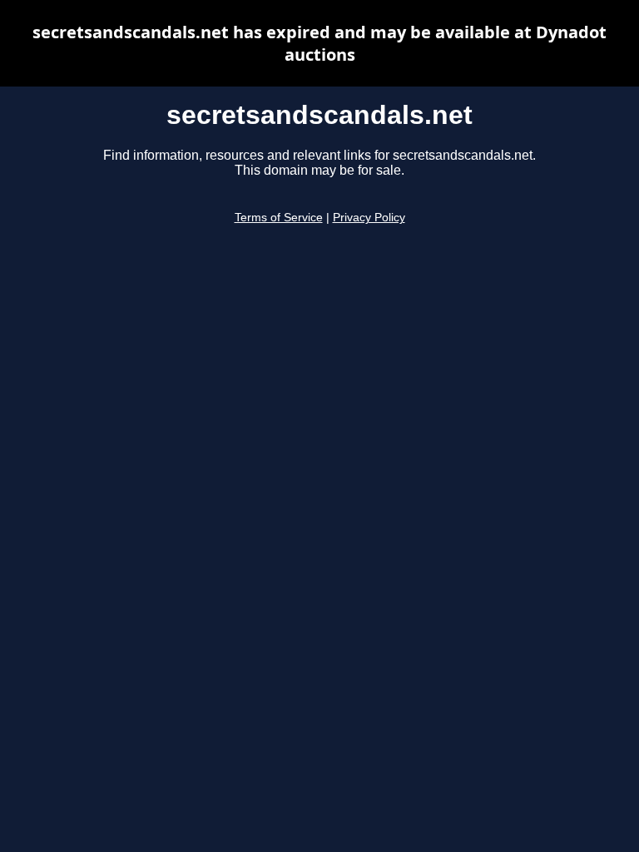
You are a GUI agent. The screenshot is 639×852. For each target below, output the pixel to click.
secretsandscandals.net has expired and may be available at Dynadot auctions (319, 43)
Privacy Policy (369, 217)
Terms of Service (279, 217)
